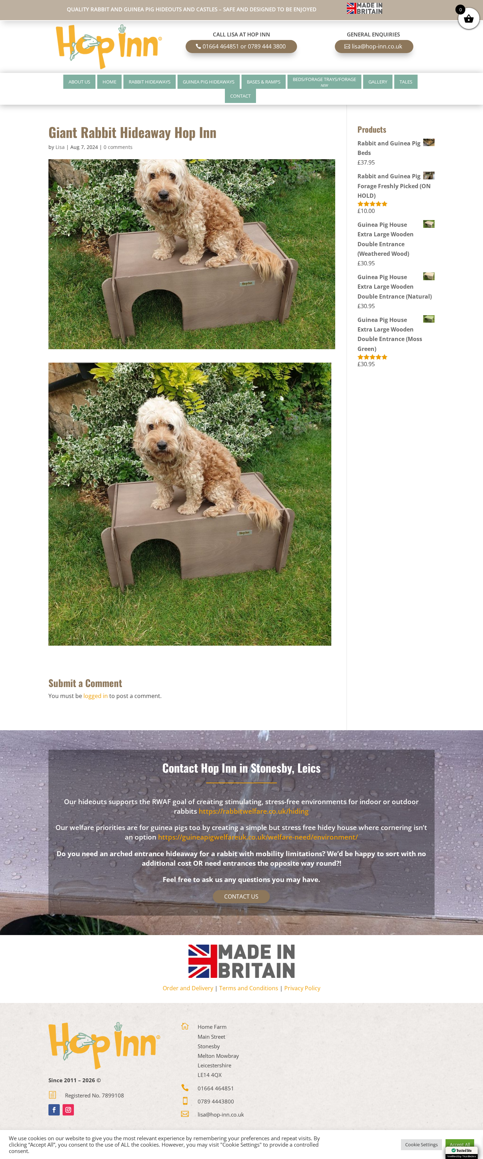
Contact (240, 96)
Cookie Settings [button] (421, 1144)
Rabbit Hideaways (149, 82)
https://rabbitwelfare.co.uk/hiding (254, 811)
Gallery (377, 82)
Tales (406, 82)
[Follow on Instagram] (68, 1109)
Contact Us (241, 896)
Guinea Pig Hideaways (208, 82)
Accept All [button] (460, 1144)
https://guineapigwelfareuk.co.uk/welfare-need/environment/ (258, 837)
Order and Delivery (188, 988)
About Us (79, 82)
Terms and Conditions (248, 988)
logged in (95, 696)
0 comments (118, 147)
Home (109, 82)
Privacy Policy (302, 988)
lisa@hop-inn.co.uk (377, 46)
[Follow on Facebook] (54, 1109)
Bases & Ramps (263, 82)
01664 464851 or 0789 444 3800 (244, 46)
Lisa (60, 147)
